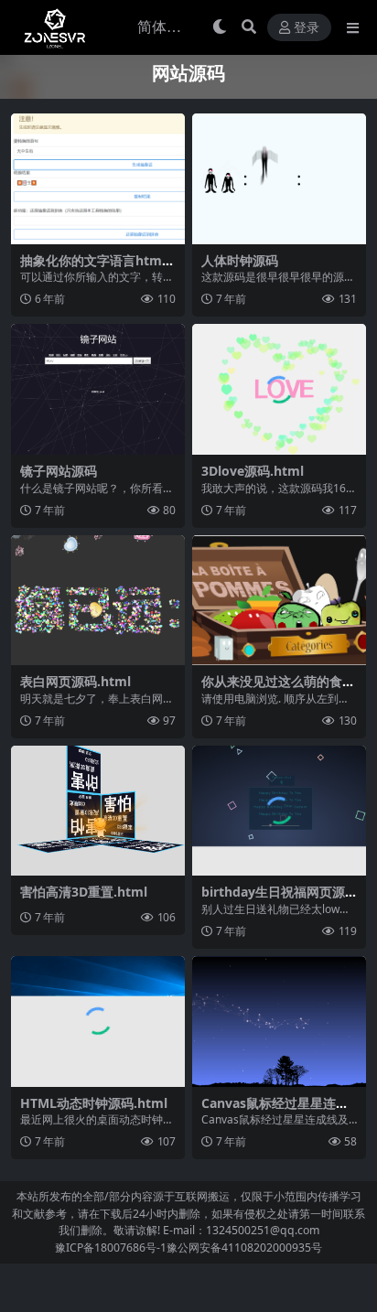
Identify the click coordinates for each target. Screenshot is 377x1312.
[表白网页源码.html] (98, 600)
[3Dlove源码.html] (279, 389)
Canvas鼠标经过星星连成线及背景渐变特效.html (275, 1110)
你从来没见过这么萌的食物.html (271, 688)
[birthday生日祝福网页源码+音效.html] (279, 811)
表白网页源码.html (75, 681)
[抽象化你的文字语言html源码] (98, 178)
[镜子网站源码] (98, 389)
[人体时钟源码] (279, 178)
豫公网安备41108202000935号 (244, 1247)
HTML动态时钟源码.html (93, 1103)
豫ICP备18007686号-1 (111, 1247)
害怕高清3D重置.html (83, 891)
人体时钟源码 (239, 260)
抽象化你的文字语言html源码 (93, 268)
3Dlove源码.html (252, 470)
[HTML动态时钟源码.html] (98, 1021)
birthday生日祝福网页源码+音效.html (273, 899)
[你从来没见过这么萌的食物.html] (279, 600)
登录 (306, 28)
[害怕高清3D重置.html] (98, 811)
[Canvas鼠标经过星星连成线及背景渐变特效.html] (279, 1021)
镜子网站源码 (58, 470)
